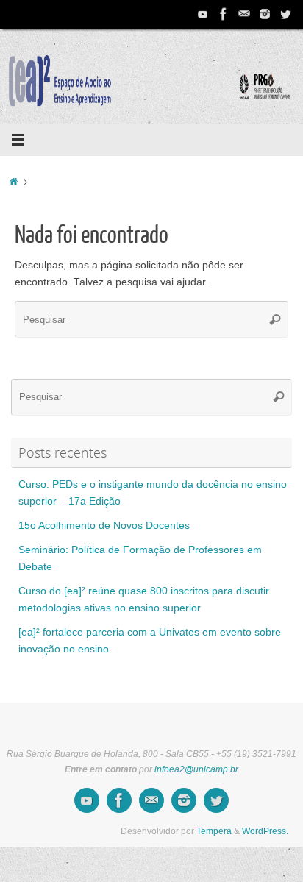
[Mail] (244, 14)
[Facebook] (223, 14)
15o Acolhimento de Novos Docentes (104, 525)
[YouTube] (203, 14)
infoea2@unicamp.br (196, 769)
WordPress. (265, 831)
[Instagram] (264, 14)
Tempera (214, 831)
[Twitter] (285, 14)
